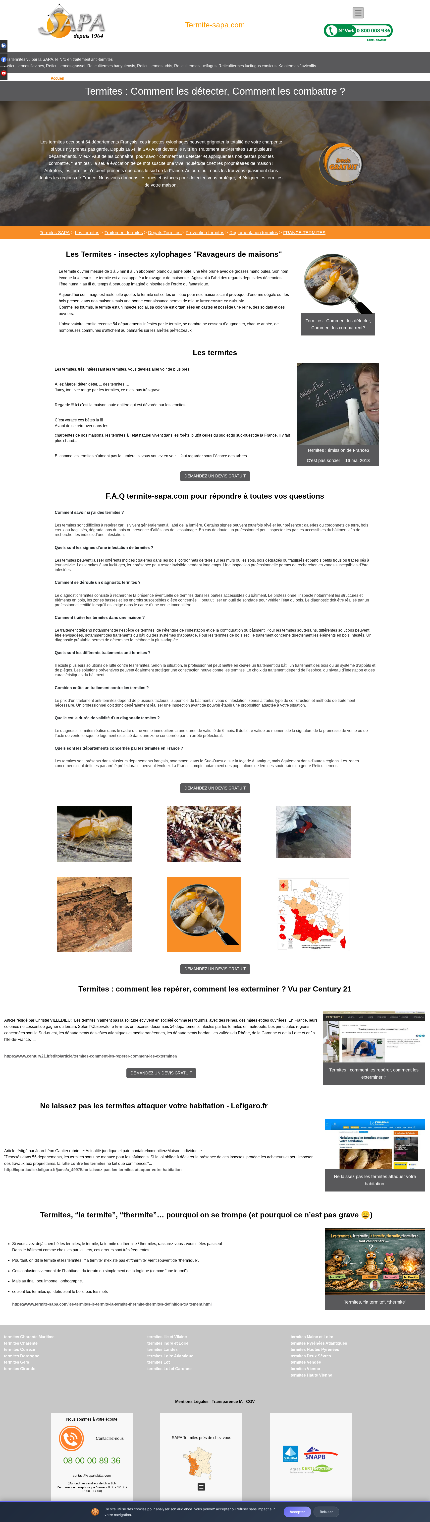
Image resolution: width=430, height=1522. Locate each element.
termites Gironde (19, 1369)
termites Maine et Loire (312, 1337)
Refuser (326, 1512)
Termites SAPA (55, 232)
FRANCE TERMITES (304, 232)
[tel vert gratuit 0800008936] (358, 31)
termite (121, 1026)
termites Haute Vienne (311, 1375)
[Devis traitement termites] (340, 164)
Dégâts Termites (165, 232)
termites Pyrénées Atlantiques (319, 1343)
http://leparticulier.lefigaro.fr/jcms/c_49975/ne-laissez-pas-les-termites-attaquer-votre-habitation (93, 1170)
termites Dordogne (21, 1356)
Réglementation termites (253, 232)
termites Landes (162, 1349)
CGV (250, 1401)
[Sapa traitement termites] (71, 25)
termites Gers (16, 1362)
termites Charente (21, 1343)
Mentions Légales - (193, 1401)
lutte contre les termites (83, 1163)
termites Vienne (305, 1369)
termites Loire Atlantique (170, 1356)
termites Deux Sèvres (311, 1356)
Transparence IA (227, 1401)
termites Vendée (306, 1362)
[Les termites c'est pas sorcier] (338, 404)
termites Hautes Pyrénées (315, 1349)
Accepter (297, 1512)
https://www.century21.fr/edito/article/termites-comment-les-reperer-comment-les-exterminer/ (90, 1056)
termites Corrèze (19, 1349)
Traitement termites (124, 232)
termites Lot (158, 1362)
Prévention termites (205, 232)
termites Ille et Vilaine (167, 1337)
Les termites (87, 232)
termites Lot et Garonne (169, 1369)
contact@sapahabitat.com (92, 1475)
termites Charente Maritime (29, 1337)
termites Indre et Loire (167, 1343)
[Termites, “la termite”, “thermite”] (375, 1261)
